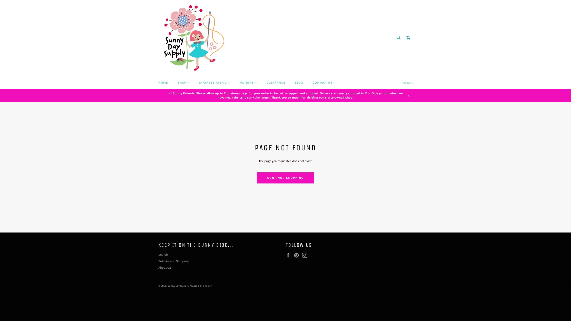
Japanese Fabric (213, 82)
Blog (299, 82)
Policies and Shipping (173, 261)
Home (163, 82)
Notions (247, 82)
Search (163, 255)
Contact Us (323, 82)
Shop (182, 82)
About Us (164, 268)
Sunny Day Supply (178, 285)
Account (407, 82)
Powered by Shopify (200, 285)
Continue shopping (285, 177)
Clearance (276, 82)
